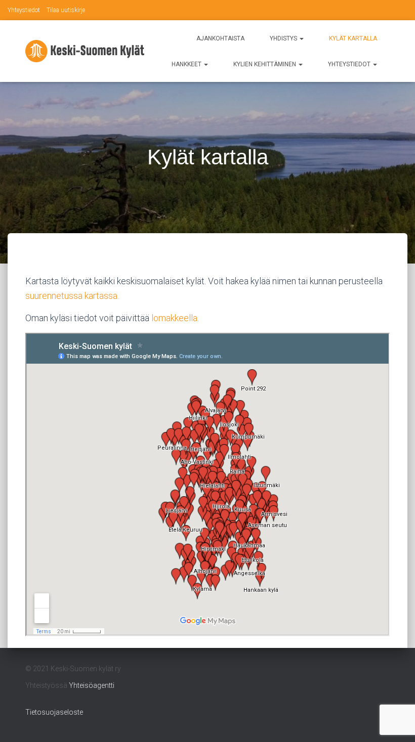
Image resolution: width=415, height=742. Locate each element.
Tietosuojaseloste (54, 712)
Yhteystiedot (24, 10)
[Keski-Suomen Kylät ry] (85, 51)
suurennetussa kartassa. (72, 295)
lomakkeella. (175, 318)
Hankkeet (187, 64)
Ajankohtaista (220, 38)
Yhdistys (284, 38)
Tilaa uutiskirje (66, 10)
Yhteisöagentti (91, 685)
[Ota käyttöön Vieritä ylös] (395, 721)
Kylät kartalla (353, 38)
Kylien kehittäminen (265, 64)
